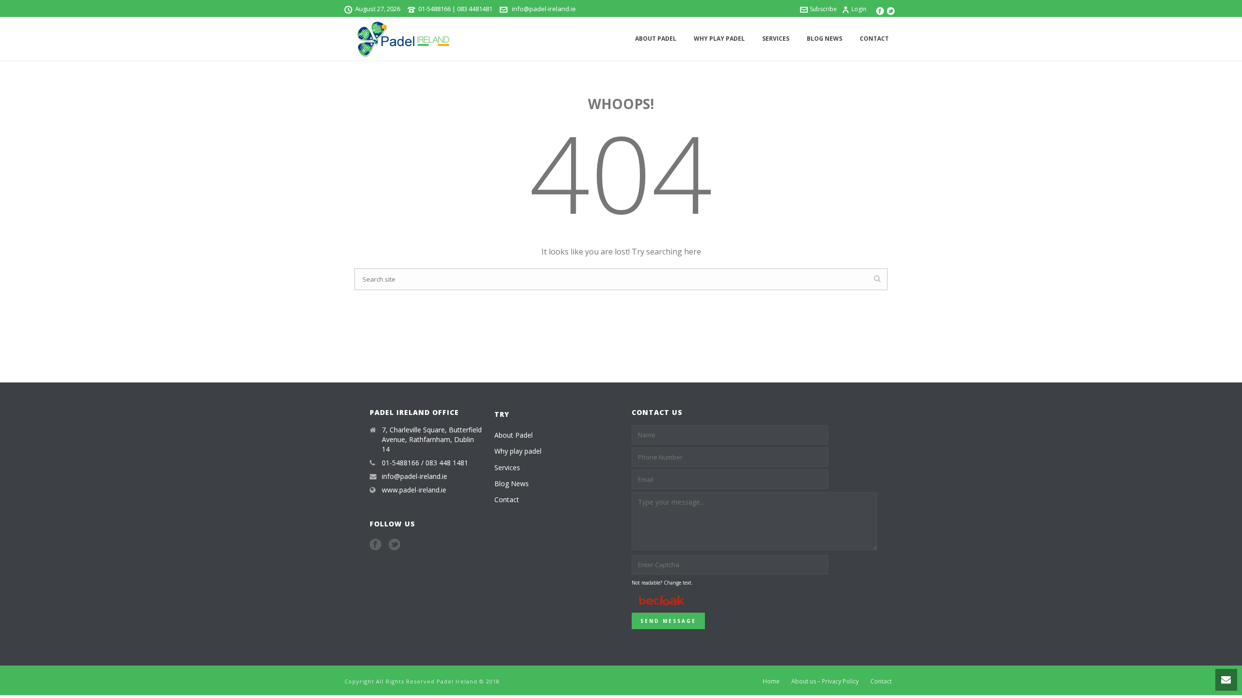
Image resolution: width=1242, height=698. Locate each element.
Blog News (824, 38)
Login (858, 9)
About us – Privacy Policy (825, 681)
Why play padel (719, 38)
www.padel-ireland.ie (414, 490)
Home (771, 681)
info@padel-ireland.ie (543, 8)
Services (775, 38)
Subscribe (823, 9)
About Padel (655, 38)
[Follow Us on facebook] (375, 545)
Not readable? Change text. (662, 582)
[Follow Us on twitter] (394, 545)
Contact (874, 38)
